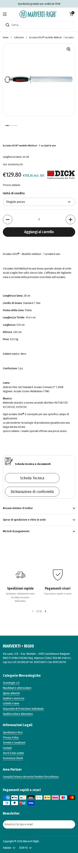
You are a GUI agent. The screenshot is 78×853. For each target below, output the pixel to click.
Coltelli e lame (11, 703)
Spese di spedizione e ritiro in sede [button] (24, 519)
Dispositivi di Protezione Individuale (23, 708)
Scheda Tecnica (32, 478)
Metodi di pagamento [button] (16, 531)
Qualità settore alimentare (18, 714)
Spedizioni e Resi (13, 732)
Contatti (7, 748)
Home (6, 37)
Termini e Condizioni (14, 742)
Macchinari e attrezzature (17, 688)
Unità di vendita (14, 193)
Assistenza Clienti (13, 758)
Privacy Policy (11, 737)
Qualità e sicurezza (13, 698)
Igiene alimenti (11, 693)
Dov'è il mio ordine (13, 753)
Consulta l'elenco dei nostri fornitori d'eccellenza (30, 776)
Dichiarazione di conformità (32, 491)
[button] (71, 14)
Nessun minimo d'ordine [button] (18, 508)
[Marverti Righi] (38, 14)
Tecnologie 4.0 (11, 682)
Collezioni (19, 37)
